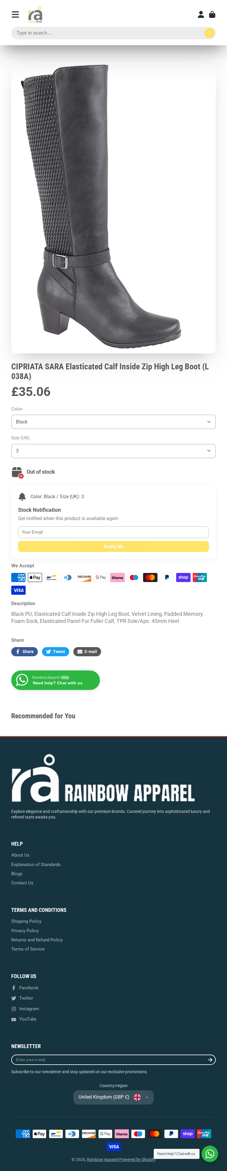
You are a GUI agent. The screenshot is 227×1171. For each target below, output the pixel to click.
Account (201, 14)
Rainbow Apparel (103, 1159)
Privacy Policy (25, 930)
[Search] (210, 33)
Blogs (16, 873)
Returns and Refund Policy (37, 940)
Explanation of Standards (36, 864)
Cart (212, 14)
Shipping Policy (26, 921)
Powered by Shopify (137, 1159)
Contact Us (22, 883)
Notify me (114, 546)
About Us (20, 855)
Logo (35, 14)
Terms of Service (28, 949)
